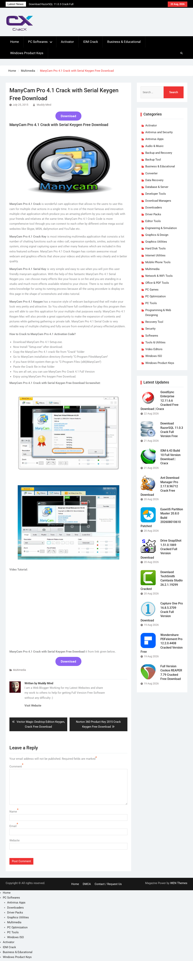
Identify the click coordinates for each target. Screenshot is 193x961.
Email (13, 826)
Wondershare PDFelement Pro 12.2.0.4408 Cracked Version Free (162, 643)
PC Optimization (155, 296)
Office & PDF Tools (157, 282)
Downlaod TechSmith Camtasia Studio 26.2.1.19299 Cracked (162, 580)
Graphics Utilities (156, 241)
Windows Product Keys (26, 53)
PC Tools (151, 303)
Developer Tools (155, 193)
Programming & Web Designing (158, 312)
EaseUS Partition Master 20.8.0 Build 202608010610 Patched (162, 517)
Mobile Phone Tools (158, 262)
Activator (67, 42)
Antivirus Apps (154, 139)
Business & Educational (124, 42)
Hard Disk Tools (155, 248)
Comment (15, 766)
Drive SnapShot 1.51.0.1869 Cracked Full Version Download (161, 549)
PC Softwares (38, 42)
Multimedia (19, 669)
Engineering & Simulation (161, 228)
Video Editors (153, 349)
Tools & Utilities (155, 342)
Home (14, 42)
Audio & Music (154, 146)
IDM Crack (90, 42)
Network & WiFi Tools (159, 276)
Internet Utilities (155, 255)
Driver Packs (153, 214)
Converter (151, 173)
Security (150, 328)
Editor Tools (153, 221)
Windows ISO (153, 356)
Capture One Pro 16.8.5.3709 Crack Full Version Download (162, 612)
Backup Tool (153, 159)
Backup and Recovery (158, 153)
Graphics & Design (156, 235)
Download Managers (158, 200)
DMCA (87, 884)
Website (14, 840)
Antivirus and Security (159, 132)
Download (68, 116)
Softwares (151, 335)
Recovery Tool (154, 322)
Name (13, 811)
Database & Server (156, 187)
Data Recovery (154, 180)
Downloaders (153, 207)
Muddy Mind (44, 104)
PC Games (152, 289)
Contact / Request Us (108, 884)
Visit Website (33, 705)
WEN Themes (178, 883)
